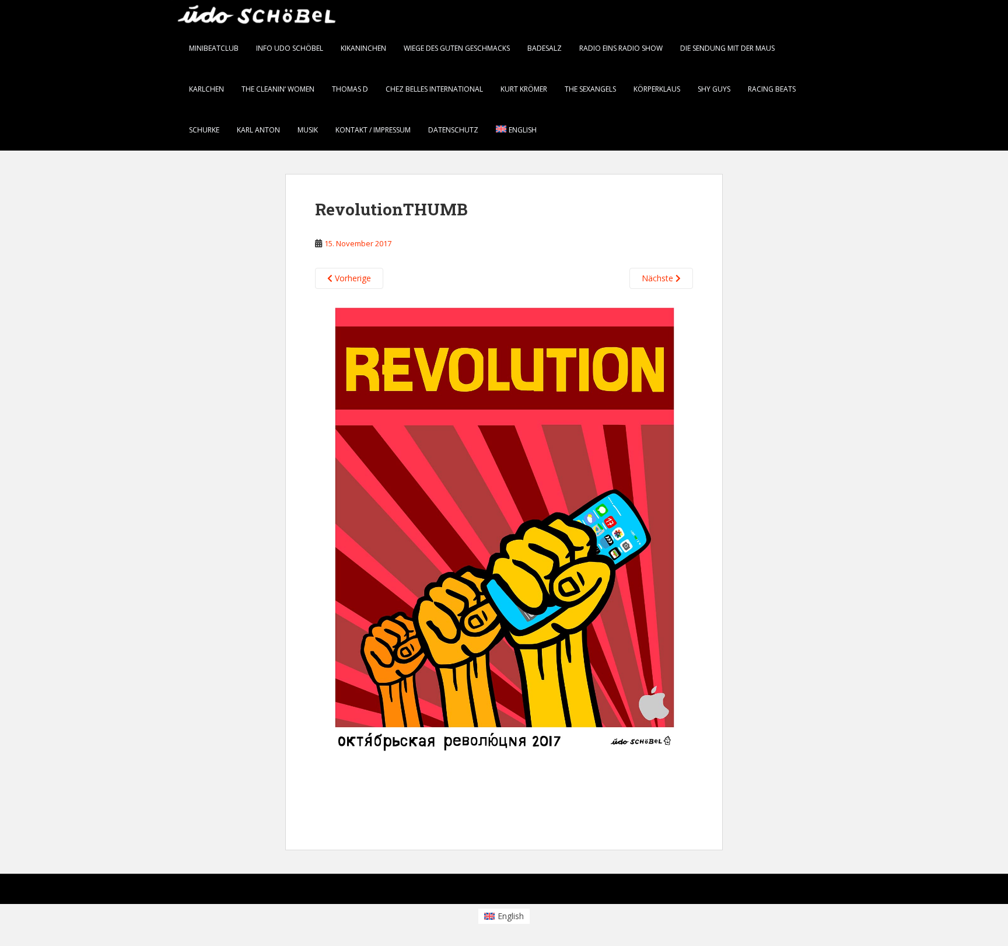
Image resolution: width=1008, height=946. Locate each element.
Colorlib (743, 891)
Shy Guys (714, 89)
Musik (308, 130)
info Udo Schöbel (289, 48)
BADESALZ (544, 48)
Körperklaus (657, 89)
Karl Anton (258, 130)
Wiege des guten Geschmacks (457, 48)
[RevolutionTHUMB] (504, 555)
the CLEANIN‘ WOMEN (278, 89)
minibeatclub (214, 48)
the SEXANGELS (590, 89)
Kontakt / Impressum (373, 130)
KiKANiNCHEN (363, 48)
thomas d (350, 89)
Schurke (204, 130)
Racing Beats (772, 89)
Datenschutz (453, 130)
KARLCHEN (206, 89)
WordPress (818, 891)
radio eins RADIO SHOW (621, 48)
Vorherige (351, 278)
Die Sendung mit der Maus (727, 48)
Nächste (659, 278)
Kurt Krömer (524, 89)
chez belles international (434, 89)
